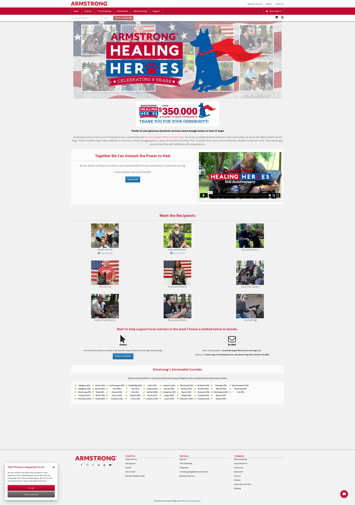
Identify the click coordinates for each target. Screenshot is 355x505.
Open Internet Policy (242, 484)
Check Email (130, 471)
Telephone (184, 467)
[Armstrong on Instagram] (87, 465)
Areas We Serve (240, 463)
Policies (237, 480)
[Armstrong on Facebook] (81, 465)
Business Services (255, 4)
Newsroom (238, 471)
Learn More (106, 253)
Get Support (130, 463)
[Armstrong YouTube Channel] (104, 465)
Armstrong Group (193, 501)
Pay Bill (128, 467)
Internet (88, 11)
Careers (237, 476)
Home (76, 11)
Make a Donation (123, 356)
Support (156, 11)
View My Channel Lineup (135, 476)
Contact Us (279, 4)
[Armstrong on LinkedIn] (98, 465)
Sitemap (237, 488)
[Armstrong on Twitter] (93, 465)
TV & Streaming (104, 11)
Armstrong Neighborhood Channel (194, 471)
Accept (31, 488)
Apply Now (133, 179)
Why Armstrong (140, 11)
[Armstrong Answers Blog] (110, 465)
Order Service (131, 459)
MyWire (269, 4)
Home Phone (122, 11)
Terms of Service (31, 494)
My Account (273, 11)
